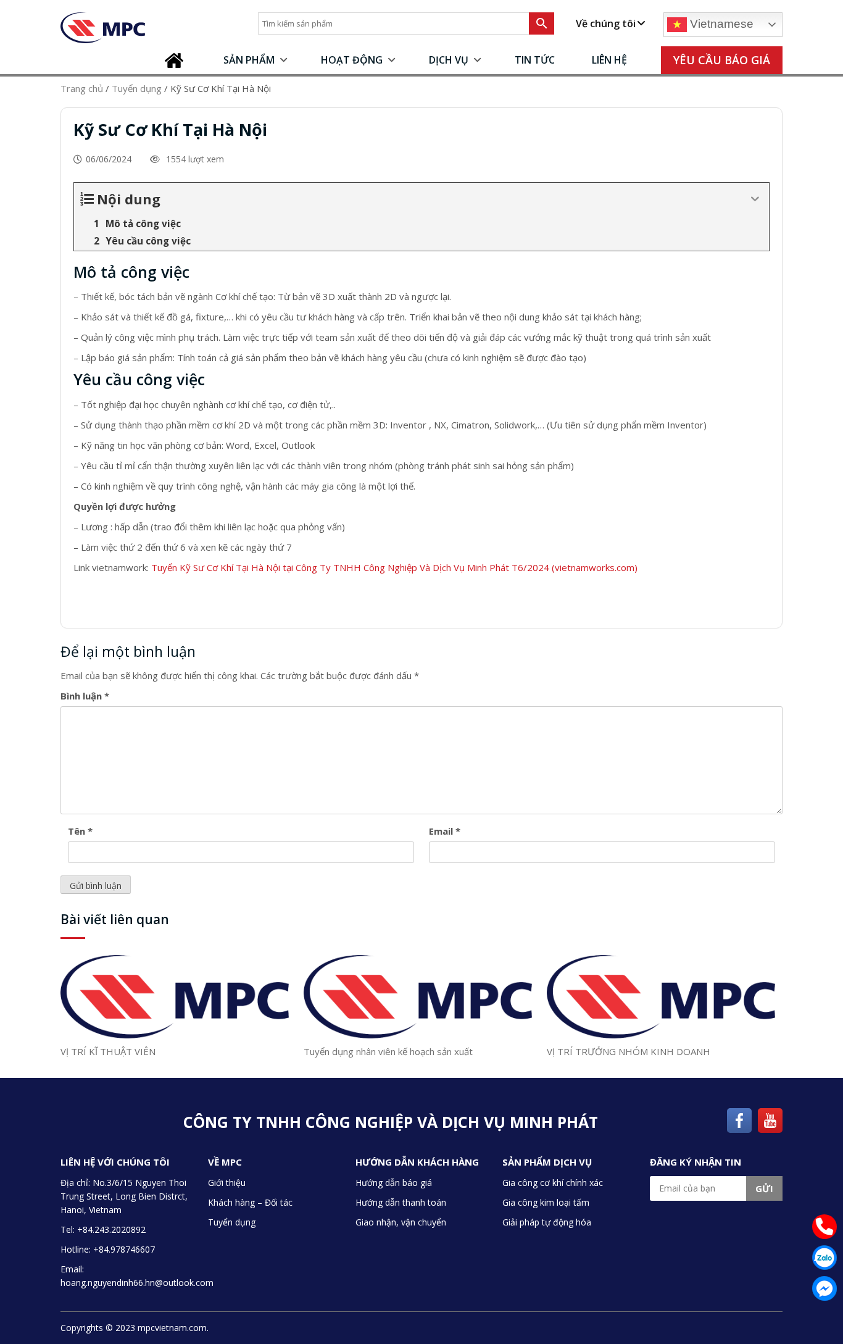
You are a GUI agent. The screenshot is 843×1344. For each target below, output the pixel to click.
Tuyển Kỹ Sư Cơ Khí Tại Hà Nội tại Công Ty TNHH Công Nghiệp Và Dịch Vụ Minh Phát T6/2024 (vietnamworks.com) (394, 567)
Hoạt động (352, 60)
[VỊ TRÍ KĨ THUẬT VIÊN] (174, 996)
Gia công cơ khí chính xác (552, 1182)
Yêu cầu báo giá (721, 59)
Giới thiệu (227, 1182)
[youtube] (770, 1119)
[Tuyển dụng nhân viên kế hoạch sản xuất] (418, 996)
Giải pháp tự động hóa (546, 1222)
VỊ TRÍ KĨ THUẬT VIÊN (108, 1051)
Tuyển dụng (231, 1222)
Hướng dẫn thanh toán (400, 1202)
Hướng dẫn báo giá (393, 1182)
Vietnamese (720, 23)
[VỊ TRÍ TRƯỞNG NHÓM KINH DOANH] (661, 996)
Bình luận (84, 696)
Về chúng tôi (606, 23)
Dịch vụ (448, 60)
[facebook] (739, 1119)
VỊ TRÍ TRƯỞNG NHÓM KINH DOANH (628, 1051)
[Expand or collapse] (755, 199)
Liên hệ (609, 60)
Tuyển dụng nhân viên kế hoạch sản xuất (388, 1051)
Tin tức (535, 60)
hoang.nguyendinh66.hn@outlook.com (137, 1282)
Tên (80, 831)
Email (444, 831)
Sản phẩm (249, 60)
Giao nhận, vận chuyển (400, 1222)
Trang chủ (177, 60)
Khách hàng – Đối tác (250, 1202)
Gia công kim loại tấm (545, 1202)
